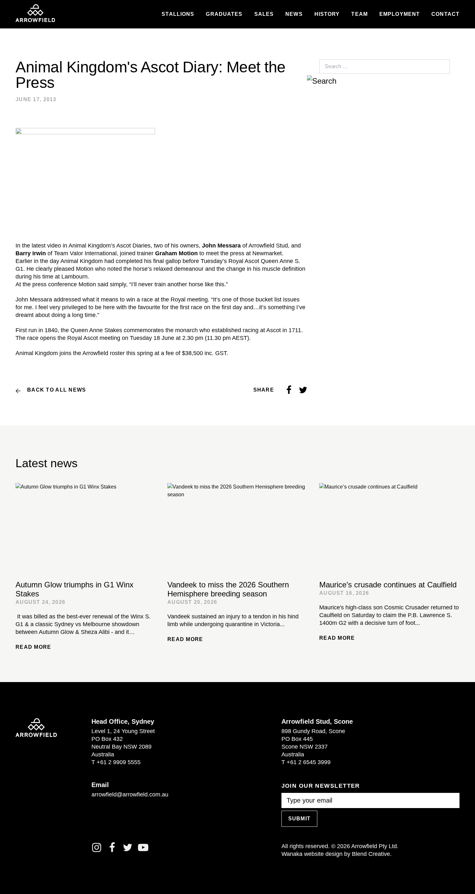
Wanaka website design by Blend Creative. (336, 854)
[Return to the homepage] (35, 13)
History (327, 14)
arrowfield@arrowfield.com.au (129, 794)
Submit (299, 818)
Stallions (178, 14)
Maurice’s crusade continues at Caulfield (388, 584)
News (293, 14)
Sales (264, 14)
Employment (399, 14)
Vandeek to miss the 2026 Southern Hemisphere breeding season (228, 589)
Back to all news (56, 390)
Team (359, 14)
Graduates (224, 14)
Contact (445, 14)
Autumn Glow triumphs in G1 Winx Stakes (74, 589)
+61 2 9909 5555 (119, 762)
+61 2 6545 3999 (309, 762)
